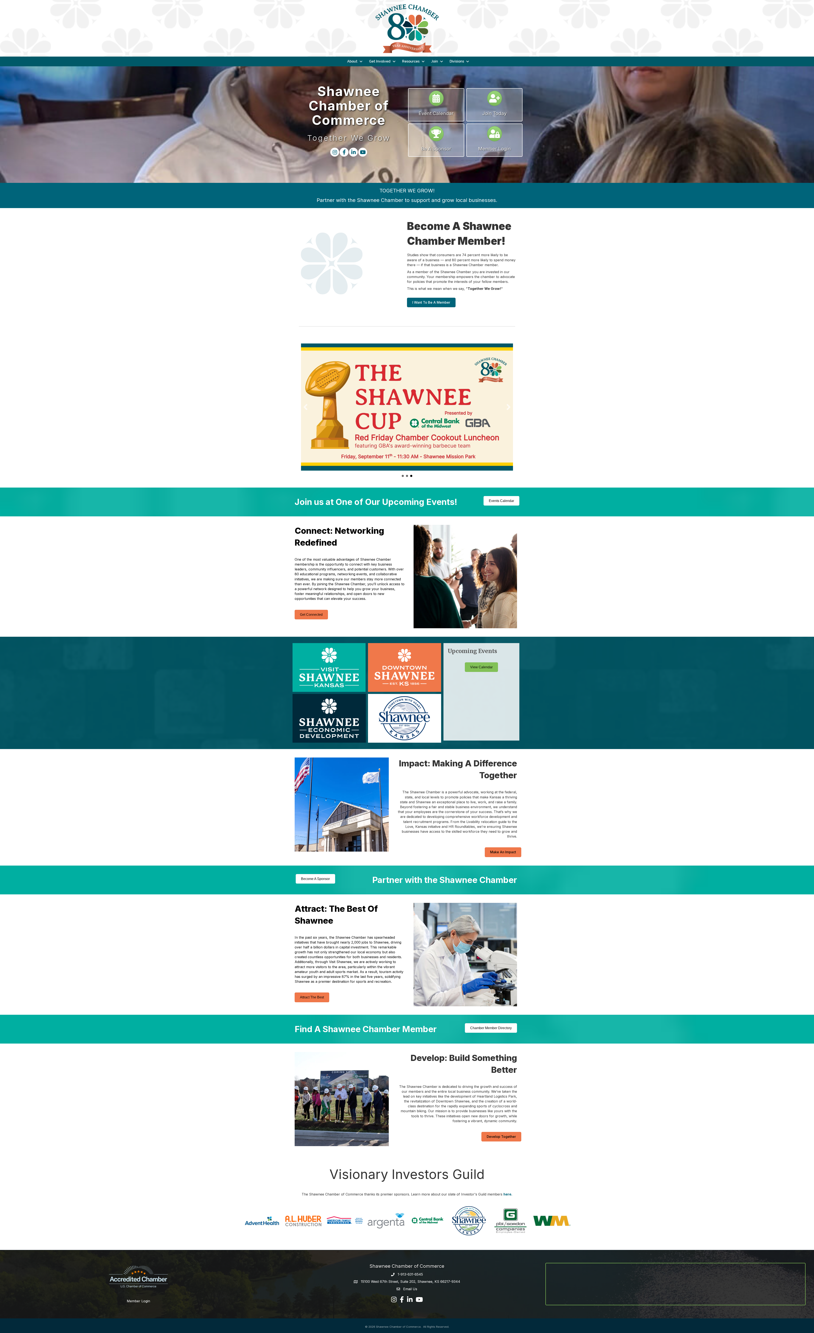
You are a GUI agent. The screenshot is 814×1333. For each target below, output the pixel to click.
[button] (305, 407)
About (352, 61)
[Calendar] (436, 100)
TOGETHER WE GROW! (407, 191)
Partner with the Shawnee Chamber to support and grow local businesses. (407, 200)
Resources (411, 61)
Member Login (138, 1301)
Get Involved (379, 61)
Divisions (457, 61)
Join (434, 61)
